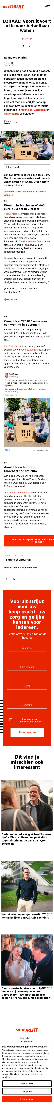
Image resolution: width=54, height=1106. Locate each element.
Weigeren (27, 1091)
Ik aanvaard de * (29, 720)
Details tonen (27, 1083)
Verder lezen (8, 122)
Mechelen (27, 109)
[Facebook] (23, 46)
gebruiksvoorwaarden (29, 721)
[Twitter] (29, 46)
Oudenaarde (11, 113)
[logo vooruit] (13, 6)
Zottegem (40, 109)
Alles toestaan (27, 1099)
